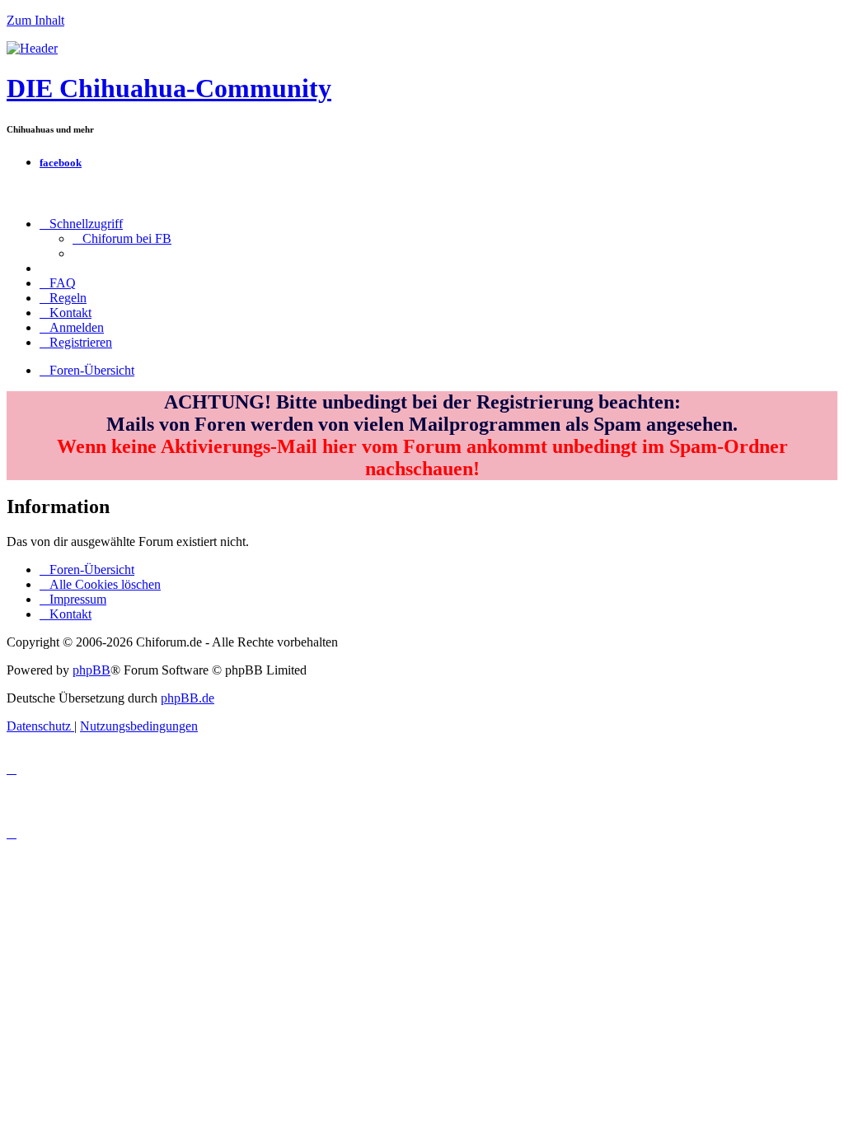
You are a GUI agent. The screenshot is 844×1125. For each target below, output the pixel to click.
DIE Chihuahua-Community (169, 88)
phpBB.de (187, 698)
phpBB (91, 670)
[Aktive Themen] (32, 48)
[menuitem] (122, 238)
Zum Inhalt (35, 20)
